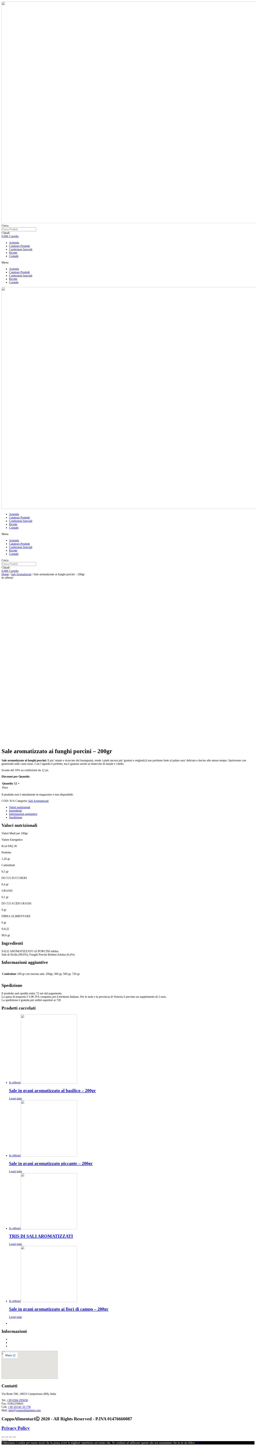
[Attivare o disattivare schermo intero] (10, 1437)
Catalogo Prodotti (19, 246)
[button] (128, 262)
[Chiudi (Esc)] (2, 1437)
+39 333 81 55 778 (19, 1407)
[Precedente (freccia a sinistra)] (2, 1440)
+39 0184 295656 (17, 1400)
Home (5, 574)
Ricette (13, 252)
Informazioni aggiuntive (23, 814)
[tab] (132, 807)
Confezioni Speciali (20, 249)
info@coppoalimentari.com (24, 1410)
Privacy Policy (15, 1428)
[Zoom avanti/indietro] (14, 1437)
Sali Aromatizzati (21, 574)
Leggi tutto (15, 1098)
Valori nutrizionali (19, 807)
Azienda (14, 242)
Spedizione (15, 817)
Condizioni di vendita (21, 1339)
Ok (197, 1442)
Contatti (13, 256)
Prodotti (13, 1342)
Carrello (14, 1346)
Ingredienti (15, 810)
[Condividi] (6, 1437)
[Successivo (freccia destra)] (6, 1440)
